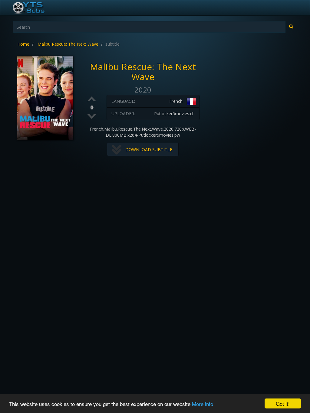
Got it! (283, 403)
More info (202, 404)
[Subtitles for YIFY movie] (35, 7)
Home (23, 44)
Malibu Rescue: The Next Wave (68, 44)
